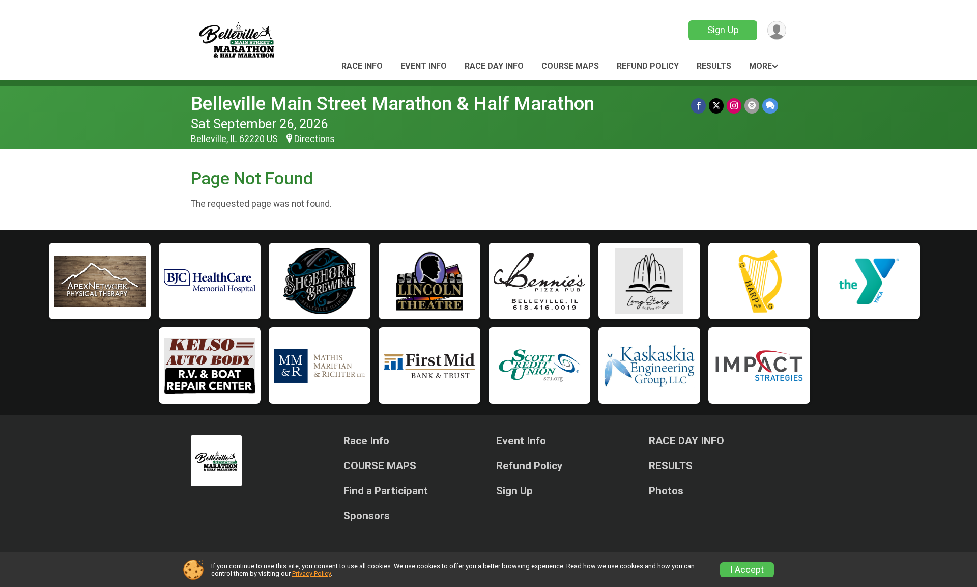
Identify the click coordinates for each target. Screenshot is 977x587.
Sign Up (723, 29)
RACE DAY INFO (494, 66)
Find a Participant (385, 491)
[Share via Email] (751, 105)
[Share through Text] (770, 105)
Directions (314, 139)
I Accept (747, 570)
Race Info (362, 66)
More (760, 66)
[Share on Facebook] (698, 105)
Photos (666, 491)
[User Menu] (776, 30)
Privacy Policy (311, 573)
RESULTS (714, 66)
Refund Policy (648, 66)
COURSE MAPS (570, 66)
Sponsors (366, 516)
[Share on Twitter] (716, 105)
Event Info (423, 66)
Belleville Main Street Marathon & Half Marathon (392, 104)
